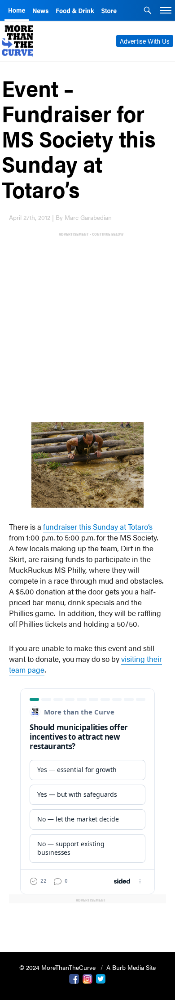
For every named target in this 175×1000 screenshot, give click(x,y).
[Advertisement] (87, 325)
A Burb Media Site (131, 967)
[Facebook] (74, 978)
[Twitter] (101, 978)
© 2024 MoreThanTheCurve (58, 967)
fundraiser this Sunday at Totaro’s (98, 526)
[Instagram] (87, 978)
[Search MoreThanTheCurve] (147, 11)
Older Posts (87, 922)
